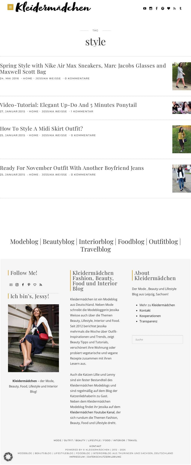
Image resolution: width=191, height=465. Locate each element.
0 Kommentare (77, 78)
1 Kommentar (82, 111)
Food (107, 440)
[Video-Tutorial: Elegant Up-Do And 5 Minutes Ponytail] (181, 107)
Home (28, 78)
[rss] (175, 8)
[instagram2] (151, 8)
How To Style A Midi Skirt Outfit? (41, 128)
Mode (57, 440)
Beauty (80, 440)
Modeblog (24, 241)
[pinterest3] (29, 284)
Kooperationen (150, 316)
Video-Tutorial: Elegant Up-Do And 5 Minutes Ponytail (68, 104)
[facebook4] (23, 284)
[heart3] (35, 284)
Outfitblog (163, 241)
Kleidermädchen (163, 305)
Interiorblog (96, 241)
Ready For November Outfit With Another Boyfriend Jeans (72, 167)
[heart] (169, 8)
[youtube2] (11, 284)
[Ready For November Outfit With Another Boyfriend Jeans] (181, 178)
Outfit (68, 440)
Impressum (77, 456)
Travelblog (95, 249)
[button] (8, 457)
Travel (132, 440)
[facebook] (157, 8)
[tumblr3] (181, 8)
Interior (119, 440)
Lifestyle (94, 440)
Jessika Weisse (49, 78)
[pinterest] (163, 8)
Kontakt (145, 310)
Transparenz (148, 321)
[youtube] (145, 8)
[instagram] (17, 284)
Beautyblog (58, 241)
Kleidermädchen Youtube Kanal (92, 412)
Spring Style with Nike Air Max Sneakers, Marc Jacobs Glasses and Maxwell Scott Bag (83, 68)
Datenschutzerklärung (104, 456)
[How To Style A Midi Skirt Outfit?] (181, 139)
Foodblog (131, 241)
